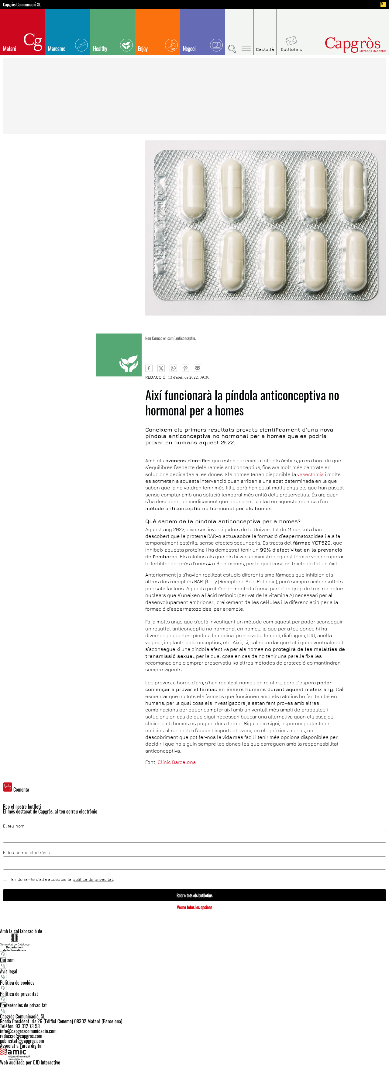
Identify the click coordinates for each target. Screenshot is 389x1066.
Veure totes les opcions (194, 907)
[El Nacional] (383, 4)
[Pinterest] (185, 368)
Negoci (189, 48)
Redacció (155, 377)
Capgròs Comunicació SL (22, 4)
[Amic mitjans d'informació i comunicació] (194, 1054)
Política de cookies (17, 982)
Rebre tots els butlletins (194, 895)
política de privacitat (93, 879)
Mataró (9, 48)
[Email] (197, 368)
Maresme (56, 48)
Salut (119, 355)
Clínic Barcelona (177, 762)
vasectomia (310, 474)
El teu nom (13, 826)
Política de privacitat (19, 993)
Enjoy (143, 48)
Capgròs (343, 45)
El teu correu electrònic (26, 852)
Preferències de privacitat (23, 1005)
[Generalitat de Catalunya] (194, 942)
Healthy (100, 48)
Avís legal (8, 971)
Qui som (7, 960)
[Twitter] (161, 368)
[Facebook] (149, 368)
